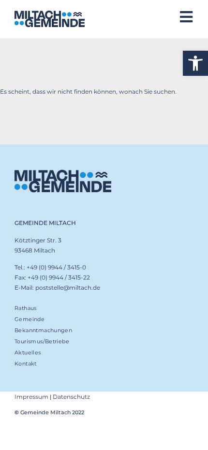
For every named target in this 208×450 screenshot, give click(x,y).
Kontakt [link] (26, 363)
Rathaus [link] (26, 308)
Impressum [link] (31, 396)
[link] (195, 63)
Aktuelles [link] (28, 352)
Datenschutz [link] (71, 396)
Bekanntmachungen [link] (43, 330)
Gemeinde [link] (30, 319)
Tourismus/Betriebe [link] (42, 341)
